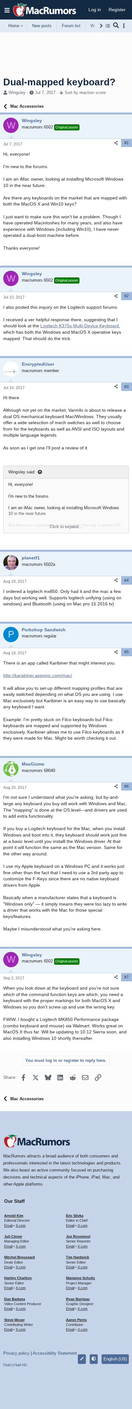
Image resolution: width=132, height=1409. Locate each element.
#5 (126, 652)
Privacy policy (16, 1353)
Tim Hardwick (77, 1257)
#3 (126, 387)
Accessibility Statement (55, 1353)
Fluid (7, 1365)
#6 (126, 786)
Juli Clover (13, 1236)
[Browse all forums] (107, 25)
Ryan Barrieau (78, 1299)
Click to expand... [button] (66, 526)
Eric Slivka (74, 1216)
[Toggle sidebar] (125, 26)
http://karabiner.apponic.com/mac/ (37, 675)
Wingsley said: (22, 472)
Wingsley (17, 92)
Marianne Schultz (80, 1278)
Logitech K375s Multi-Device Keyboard (79, 325)
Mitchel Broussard (19, 1257)
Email (8, 1225)
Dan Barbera (14, 1299)
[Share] (116, 143)
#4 (126, 580)
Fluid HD (20, 1365)
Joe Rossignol (78, 1236)
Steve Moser (14, 1320)
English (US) (115, 1359)
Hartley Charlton (18, 1278)
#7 (126, 977)
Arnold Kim (13, 1216)
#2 (126, 296)
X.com (21, 1225)
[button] (7, 10)
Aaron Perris (76, 1320)
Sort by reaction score (85, 92)
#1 (126, 143)
